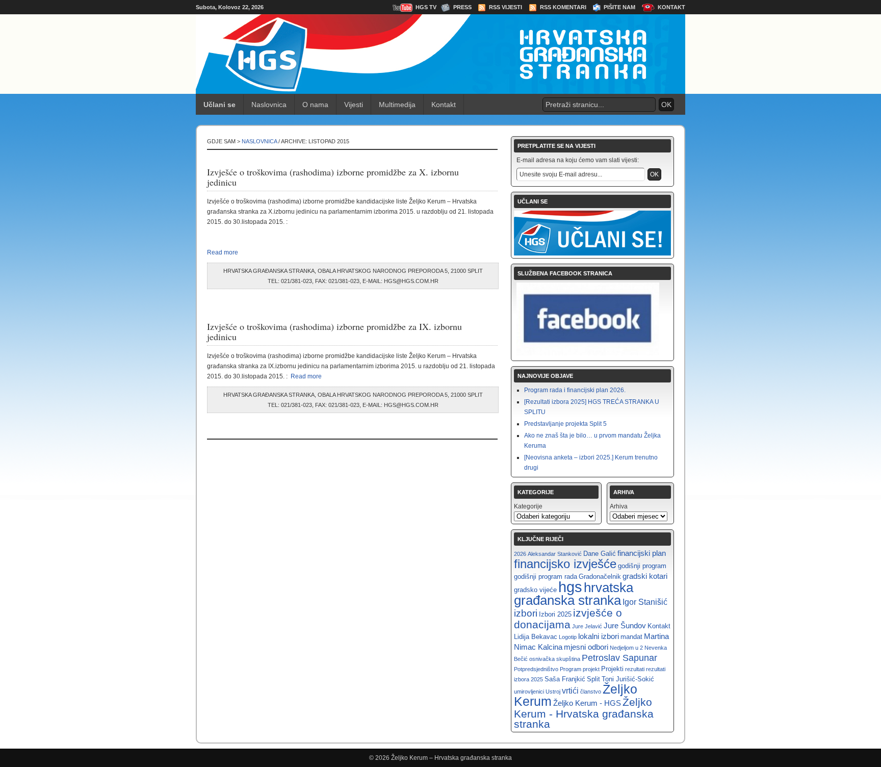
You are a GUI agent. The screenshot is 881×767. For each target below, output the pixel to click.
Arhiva (619, 506)
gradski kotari (645, 576)
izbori (525, 613)
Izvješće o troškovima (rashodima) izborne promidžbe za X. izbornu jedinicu (333, 177)
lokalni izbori (598, 636)
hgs (570, 586)
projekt (591, 669)
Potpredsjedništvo (536, 669)
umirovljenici (529, 691)
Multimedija (397, 104)
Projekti (612, 669)
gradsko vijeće (535, 590)
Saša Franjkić (565, 679)
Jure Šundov (625, 625)
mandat (631, 637)
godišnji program (642, 566)
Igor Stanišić (645, 601)
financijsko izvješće (565, 564)
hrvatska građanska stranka (573, 594)
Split (593, 679)
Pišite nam (619, 7)
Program (570, 669)
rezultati (634, 669)
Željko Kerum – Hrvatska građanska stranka (451, 757)
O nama (315, 104)
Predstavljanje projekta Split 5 (565, 423)
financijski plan (641, 553)
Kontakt (671, 7)
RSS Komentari (563, 7)
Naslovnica (269, 104)
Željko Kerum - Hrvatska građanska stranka (584, 713)
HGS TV (426, 7)
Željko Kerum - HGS (587, 703)
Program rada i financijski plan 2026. (575, 390)
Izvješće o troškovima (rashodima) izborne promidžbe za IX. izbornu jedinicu (334, 331)
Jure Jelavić (587, 626)
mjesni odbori (586, 647)
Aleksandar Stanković (555, 554)
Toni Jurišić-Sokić (628, 679)
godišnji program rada (545, 576)
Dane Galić (599, 553)
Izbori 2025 (555, 614)
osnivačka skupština (554, 659)
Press (462, 7)
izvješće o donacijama (568, 618)
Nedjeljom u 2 (626, 648)
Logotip (568, 637)
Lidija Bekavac (535, 637)
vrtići (570, 690)
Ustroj (553, 691)
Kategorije (528, 506)
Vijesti (353, 104)
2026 (520, 554)
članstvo (590, 691)
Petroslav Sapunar (619, 658)
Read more (222, 252)
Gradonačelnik (600, 576)
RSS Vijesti (505, 7)
